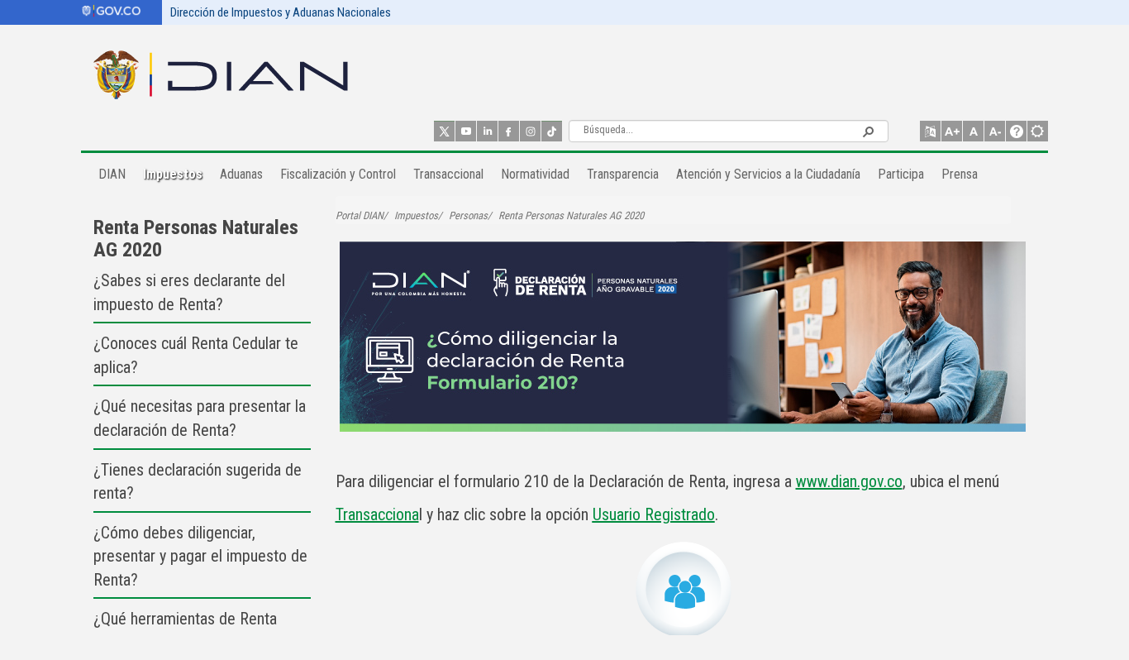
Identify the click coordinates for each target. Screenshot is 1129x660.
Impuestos (416, 215)
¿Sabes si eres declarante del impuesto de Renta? (189, 292)
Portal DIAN (359, 215)
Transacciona (377, 514)
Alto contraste (1037, 131)
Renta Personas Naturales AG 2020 (195, 238)
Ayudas (1016, 131)
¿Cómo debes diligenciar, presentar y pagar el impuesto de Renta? (200, 556)
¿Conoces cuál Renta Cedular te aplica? (195, 355)
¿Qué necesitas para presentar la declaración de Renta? (199, 418)
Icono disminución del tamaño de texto (994, 131)
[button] (868, 130)
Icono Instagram (530, 131)
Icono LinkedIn (487, 131)
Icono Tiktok (551, 131)
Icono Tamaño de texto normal (973, 131)
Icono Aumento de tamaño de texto (951, 131)
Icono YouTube (465, 131)
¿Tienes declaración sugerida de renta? (197, 482)
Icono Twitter (444, 131)
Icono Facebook (508, 131)
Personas (468, 215)
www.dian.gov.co (849, 481)
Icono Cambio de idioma (930, 131)
